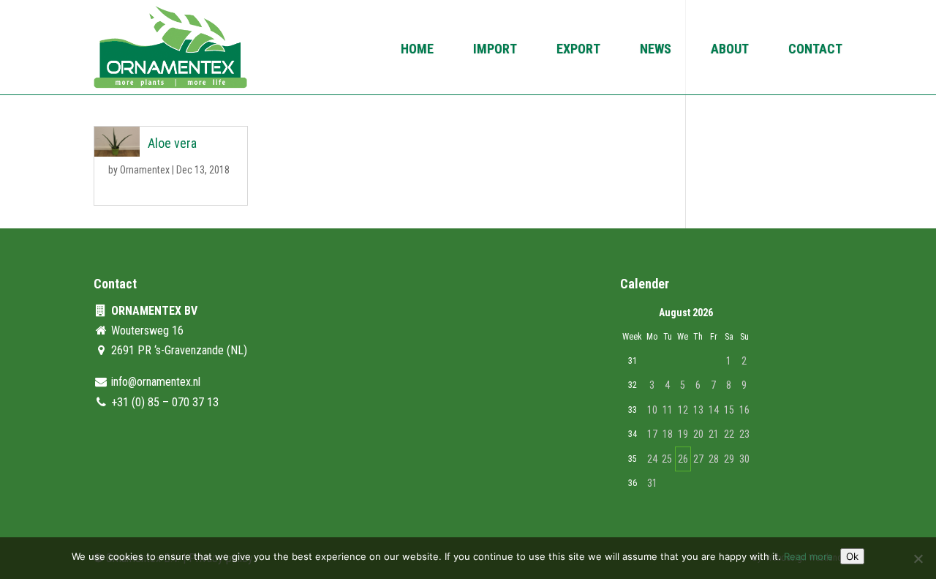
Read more (808, 556)
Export (578, 50)
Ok (852, 556)
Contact (815, 50)
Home (417, 50)
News (655, 50)
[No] (917, 558)
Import (495, 50)
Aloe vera (172, 143)
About (730, 50)
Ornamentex (145, 170)
